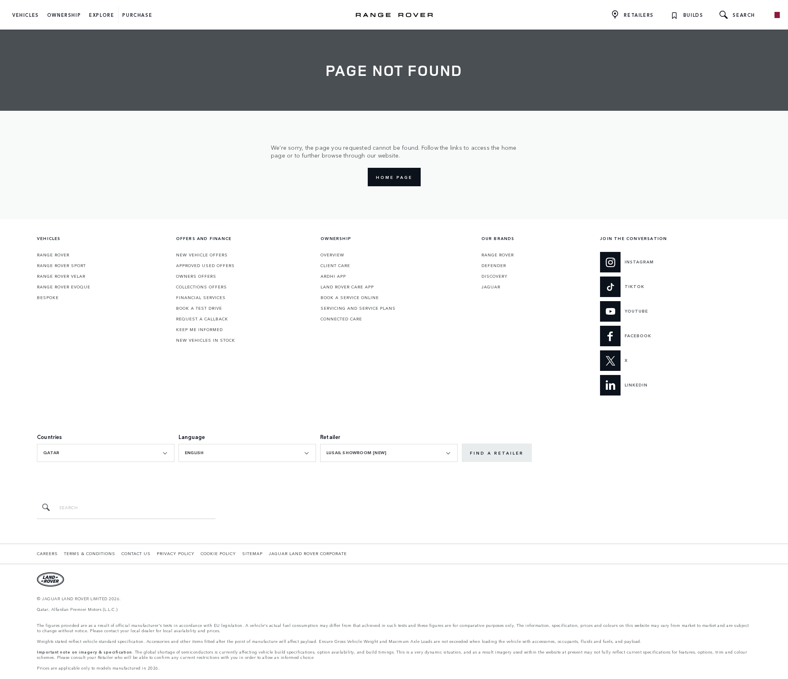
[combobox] (105, 453)
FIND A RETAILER (497, 453)
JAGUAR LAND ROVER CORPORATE (308, 553)
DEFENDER (493, 265)
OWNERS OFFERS (196, 276)
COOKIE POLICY (218, 553)
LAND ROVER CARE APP (347, 287)
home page (394, 177)
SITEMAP (252, 553)
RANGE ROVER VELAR (61, 276)
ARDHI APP (333, 276)
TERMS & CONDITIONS (89, 553)
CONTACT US (136, 553)
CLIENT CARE (335, 265)
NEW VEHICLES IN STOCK (205, 340)
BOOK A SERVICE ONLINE (350, 297)
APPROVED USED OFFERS (205, 265)
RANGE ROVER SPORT (61, 265)
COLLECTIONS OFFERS (201, 287)
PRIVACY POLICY (176, 553)
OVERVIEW (332, 255)
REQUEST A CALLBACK (202, 319)
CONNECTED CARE (341, 319)
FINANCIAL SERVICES (201, 297)
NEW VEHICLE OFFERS (202, 255)
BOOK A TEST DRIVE (199, 308)
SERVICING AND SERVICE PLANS (358, 308)
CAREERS (47, 553)
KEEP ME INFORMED (199, 329)
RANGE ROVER (53, 255)
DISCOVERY (494, 276)
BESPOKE (48, 297)
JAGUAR (490, 287)
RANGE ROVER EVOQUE (63, 287)
